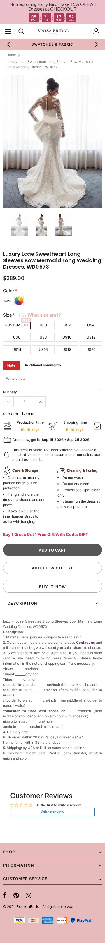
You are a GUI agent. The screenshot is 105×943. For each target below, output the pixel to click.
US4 (90, 325)
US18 (66, 349)
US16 (43, 349)
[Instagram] (28, 895)
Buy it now (52, 586)
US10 (66, 337)
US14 (16, 349)
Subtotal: (11, 413)
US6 (16, 337)
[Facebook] (5, 895)
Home (11, 55)
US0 (43, 325)
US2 (67, 325)
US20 (91, 349)
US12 (91, 337)
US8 (43, 337)
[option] (52, 44)
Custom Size (17, 325)
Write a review (52, 812)
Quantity (10, 392)
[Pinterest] (16, 895)
